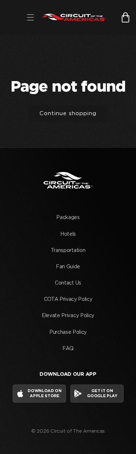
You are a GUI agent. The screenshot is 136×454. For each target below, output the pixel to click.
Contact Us (68, 283)
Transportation (68, 250)
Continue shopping (68, 113)
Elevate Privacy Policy (68, 315)
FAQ (67, 348)
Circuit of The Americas (77, 431)
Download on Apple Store (44, 393)
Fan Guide (68, 266)
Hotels (68, 234)
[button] (30, 17)
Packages (67, 217)
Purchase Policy (68, 332)
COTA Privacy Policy (68, 299)
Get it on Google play (102, 393)
